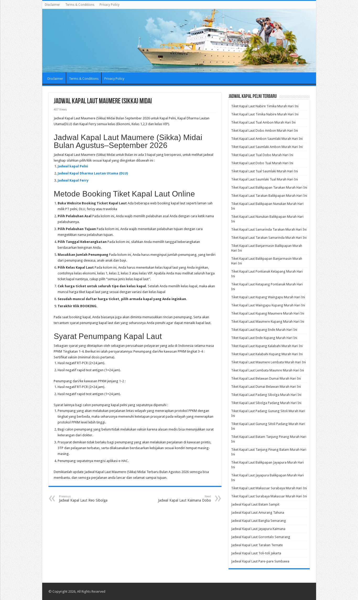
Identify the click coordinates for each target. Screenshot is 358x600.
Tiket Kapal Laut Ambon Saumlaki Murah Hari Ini (267, 139)
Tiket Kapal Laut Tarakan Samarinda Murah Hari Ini (269, 238)
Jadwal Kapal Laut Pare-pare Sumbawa (260, 561)
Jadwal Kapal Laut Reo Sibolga (83, 498)
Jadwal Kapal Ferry (73, 180)
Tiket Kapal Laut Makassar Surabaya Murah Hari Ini (269, 488)
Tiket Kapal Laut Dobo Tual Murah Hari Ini (262, 163)
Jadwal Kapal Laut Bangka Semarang (258, 521)
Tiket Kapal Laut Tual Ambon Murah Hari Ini (263, 122)
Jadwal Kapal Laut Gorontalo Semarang (260, 537)
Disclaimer (52, 5)
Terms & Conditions (79, 5)
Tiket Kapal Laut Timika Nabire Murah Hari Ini (265, 114)
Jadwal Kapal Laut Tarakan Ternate (257, 545)
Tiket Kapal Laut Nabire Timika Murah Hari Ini (265, 106)
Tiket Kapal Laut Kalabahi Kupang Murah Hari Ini (267, 354)
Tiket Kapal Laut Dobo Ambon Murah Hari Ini (264, 130)
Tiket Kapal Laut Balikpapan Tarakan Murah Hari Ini (269, 187)
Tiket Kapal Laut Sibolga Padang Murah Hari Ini (266, 403)
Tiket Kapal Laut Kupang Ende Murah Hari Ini (264, 330)
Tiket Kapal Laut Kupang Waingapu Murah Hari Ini (268, 297)
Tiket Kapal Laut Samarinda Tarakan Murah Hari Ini (269, 229)
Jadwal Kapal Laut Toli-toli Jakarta (256, 553)
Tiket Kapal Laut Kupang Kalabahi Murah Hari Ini (267, 346)
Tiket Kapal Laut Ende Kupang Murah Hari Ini (264, 338)
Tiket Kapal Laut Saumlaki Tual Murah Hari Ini (264, 179)
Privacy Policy (110, 5)
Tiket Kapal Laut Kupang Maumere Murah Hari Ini (267, 313)
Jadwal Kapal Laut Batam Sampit (255, 504)
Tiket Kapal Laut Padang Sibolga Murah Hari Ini (266, 395)
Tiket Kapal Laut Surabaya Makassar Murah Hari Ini (269, 496)
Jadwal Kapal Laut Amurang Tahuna (257, 512)
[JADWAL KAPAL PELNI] (179, 40)
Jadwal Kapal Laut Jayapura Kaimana (258, 529)
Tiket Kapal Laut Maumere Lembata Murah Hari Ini (268, 362)
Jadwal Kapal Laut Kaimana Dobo (184, 498)
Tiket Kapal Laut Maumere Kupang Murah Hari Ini (267, 321)
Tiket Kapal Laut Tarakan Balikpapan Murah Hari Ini (269, 196)
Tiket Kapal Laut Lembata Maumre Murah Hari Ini (267, 370)
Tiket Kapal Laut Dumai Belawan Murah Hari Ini (266, 387)
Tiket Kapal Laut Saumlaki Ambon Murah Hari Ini (267, 147)
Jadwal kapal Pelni (73, 166)
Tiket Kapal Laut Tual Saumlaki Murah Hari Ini (264, 171)
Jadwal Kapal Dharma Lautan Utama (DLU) (93, 173)
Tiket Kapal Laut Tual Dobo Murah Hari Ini (262, 155)
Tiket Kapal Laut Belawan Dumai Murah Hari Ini (266, 378)
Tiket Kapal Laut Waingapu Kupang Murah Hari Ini (268, 305)
